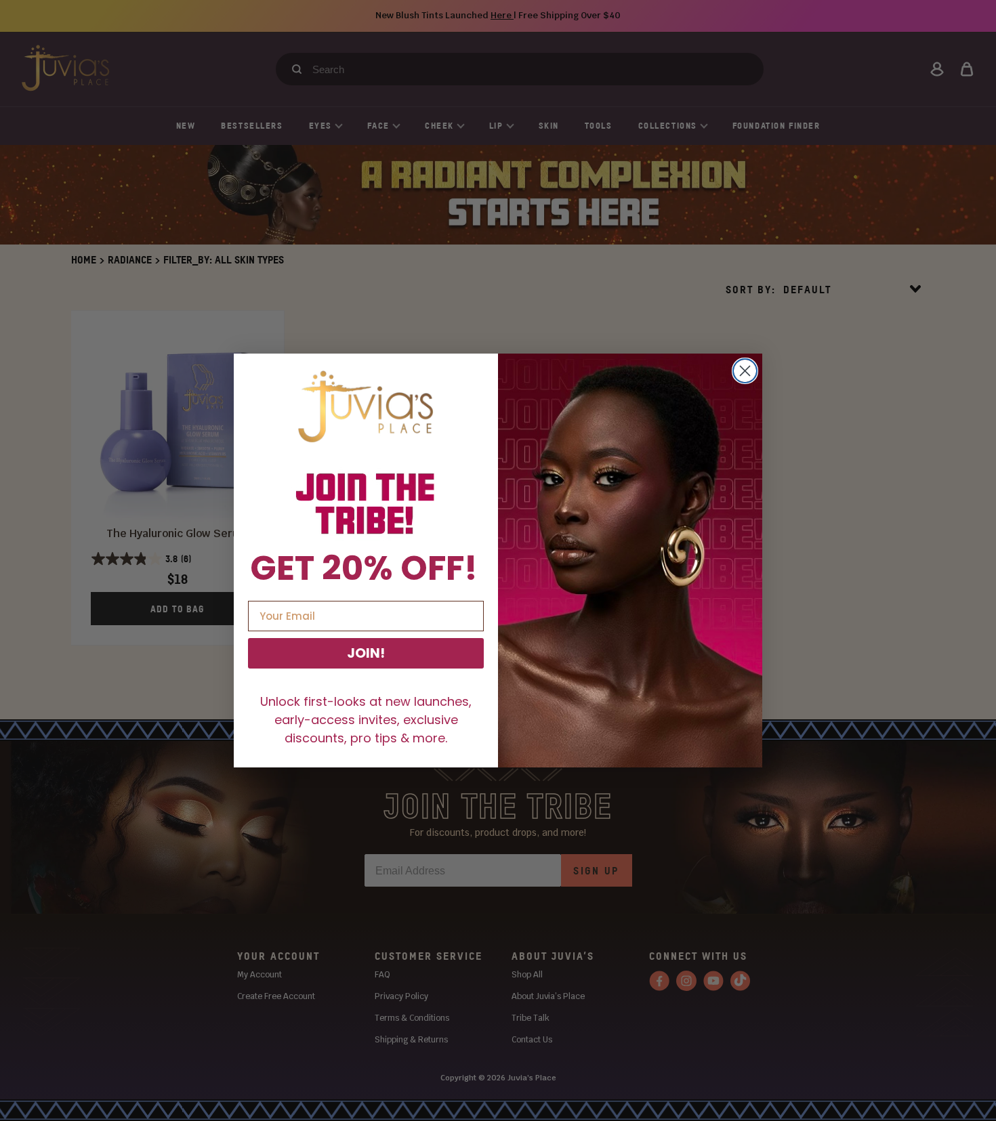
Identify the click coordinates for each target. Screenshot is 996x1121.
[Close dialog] (745, 371)
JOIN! (366, 652)
